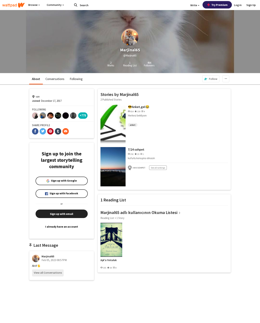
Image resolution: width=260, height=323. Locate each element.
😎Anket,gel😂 (138, 107)
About (36, 79)
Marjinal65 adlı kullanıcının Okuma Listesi (138, 212)
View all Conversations (48, 272)
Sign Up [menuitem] (251, 5)
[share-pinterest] (50, 131)
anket (132, 125)
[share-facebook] (35, 131)
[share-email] (65, 131)
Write (194, 5)
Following (76, 79)
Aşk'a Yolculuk (108, 260)
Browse (33, 5)
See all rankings (158, 167)
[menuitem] (210, 78)
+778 (83, 115)
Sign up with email (61, 214)
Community (54, 5)
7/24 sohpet (136, 149)
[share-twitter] (43, 131)
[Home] (13, 5)
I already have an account (61, 226)
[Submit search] (75, 5)
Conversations (54, 79)
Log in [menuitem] (238, 5)
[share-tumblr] (58, 131)
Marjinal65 (48, 256)
